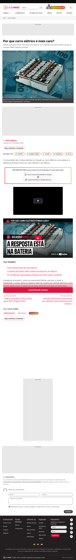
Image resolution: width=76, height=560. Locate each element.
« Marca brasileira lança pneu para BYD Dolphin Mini (18, 299)
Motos (29, 526)
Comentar (68, 511)
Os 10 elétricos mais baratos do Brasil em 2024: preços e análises (34, 275)
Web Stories (42, 535)
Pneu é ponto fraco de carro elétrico (22, 267)
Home (4, 18)
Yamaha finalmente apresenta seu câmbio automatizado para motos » (57, 301)
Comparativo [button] (20, 13)
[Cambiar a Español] (42, 544)
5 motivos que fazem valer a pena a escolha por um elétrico (32, 271)
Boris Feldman (11, 140)
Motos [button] (59, 13)
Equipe (5, 526)
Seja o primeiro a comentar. (14, 148)
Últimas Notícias (10, 313)
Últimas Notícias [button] (35, 13)
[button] (41, 7)
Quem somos (7, 523)
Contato (5, 530)
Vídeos (29, 533)
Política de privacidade (67, 557)
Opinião (41, 523)
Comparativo (19, 528)
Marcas (17, 525)
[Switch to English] (38, 544)
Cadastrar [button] (55, 535)
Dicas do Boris (11, 18)
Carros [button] (6, 13)
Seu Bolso (42, 531)
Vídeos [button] (49, 13)
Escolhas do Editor (42, 527)
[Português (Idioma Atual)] (34, 544)
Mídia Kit (5, 533)
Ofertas (41, 538)
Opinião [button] (69, 13)
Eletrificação (30, 537)
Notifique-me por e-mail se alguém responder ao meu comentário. (35, 507)
